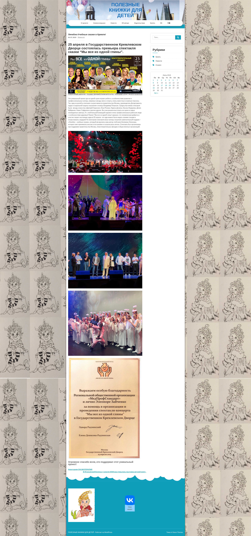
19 (170, 85)
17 (162, 85)
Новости (113, 23)
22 (154, 88)
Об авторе (125, 23)
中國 (168, 23)
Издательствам (139, 23)
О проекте (84, 23)
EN (161, 23)
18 (166, 85)
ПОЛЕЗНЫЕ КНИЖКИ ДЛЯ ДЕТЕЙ (125, 10)
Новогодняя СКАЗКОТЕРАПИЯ (80, 469)
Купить (152, 23)
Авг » (156, 93)
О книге (158, 65)
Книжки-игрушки (99, 23)
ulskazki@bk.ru (79, 8)
